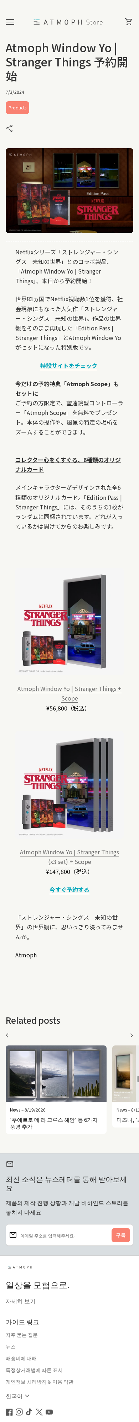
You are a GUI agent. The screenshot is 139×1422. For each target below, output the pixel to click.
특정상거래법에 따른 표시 (34, 1369)
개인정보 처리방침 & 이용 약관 (39, 1381)
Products (17, 107)
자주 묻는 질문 (22, 1334)
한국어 (18, 1396)
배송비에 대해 (21, 1358)
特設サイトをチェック (68, 365)
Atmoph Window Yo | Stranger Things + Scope (69, 693)
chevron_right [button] (132, 1035)
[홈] (69, 21)
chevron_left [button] (7, 1035)
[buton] (18, 1396)
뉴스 (11, 1346)
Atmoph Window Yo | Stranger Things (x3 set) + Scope (69, 857)
